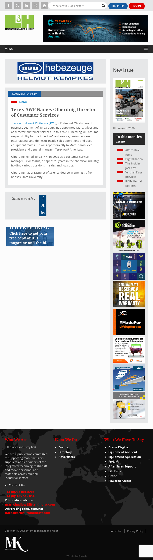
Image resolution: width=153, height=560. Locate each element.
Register (118, 6)
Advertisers (67, 457)
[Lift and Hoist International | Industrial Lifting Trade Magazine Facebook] (8, 5)
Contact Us (17, 485)
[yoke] (129, 278)
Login (137, 6)
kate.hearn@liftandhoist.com (27, 513)
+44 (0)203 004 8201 (19, 492)
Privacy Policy (135, 531)
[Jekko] (129, 334)
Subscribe (115, 531)
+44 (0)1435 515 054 (19, 496)
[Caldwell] (129, 362)
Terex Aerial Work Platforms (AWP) (33, 123)
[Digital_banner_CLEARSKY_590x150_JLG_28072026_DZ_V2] (95, 28)
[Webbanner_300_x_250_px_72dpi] (129, 218)
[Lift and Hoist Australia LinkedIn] (42, 212)
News (23, 102)
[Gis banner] (129, 417)
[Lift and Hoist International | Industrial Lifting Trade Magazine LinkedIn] (26, 5)
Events (63, 447)
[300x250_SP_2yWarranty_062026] (129, 306)
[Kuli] (55, 71)
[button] (73, 49)
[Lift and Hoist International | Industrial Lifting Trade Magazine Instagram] (35, 5)
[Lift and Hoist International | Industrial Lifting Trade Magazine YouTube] (44, 5)
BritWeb (82, 556)
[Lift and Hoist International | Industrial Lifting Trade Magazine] (19, 28)
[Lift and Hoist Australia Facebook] (42, 198)
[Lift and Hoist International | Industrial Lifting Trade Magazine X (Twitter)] (17, 5)
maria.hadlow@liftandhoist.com (30, 504)
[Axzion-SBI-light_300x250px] (129, 390)
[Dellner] (129, 251)
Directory (65, 452)
